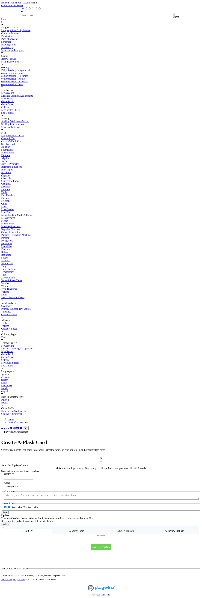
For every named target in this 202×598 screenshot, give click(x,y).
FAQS (15, 579)
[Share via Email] (21, 428)
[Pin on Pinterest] (14, 428)
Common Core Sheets (12, 5)
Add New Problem (101, 547)
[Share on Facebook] (11, 428)
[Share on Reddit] (18, 428)
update (6, 524)
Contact (21, 579)
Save (5, 512)
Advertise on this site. (101, 595)
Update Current (20, 465)
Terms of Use (6, 579)
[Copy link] (26, 428)
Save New (6, 465)
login (3, 19)
